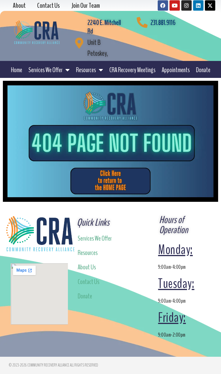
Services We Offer (45, 69)
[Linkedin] (198, 5)
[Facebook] (163, 5)
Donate (203, 69)
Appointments (176, 69)
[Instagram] (186, 5)
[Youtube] (174, 5)
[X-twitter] (210, 5)
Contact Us (88, 281)
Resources (86, 69)
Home (16, 69)
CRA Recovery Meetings (132, 69)
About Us (87, 267)
